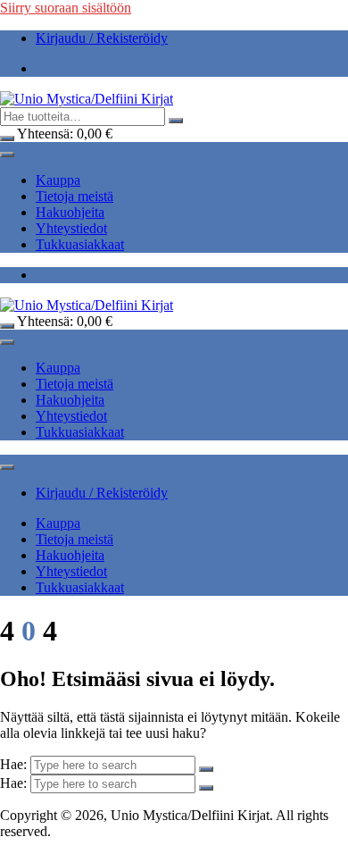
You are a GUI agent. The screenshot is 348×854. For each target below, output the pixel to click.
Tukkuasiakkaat (80, 244)
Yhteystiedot (71, 228)
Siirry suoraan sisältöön (65, 7)
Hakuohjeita (70, 212)
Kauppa (58, 180)
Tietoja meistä (74, 196)
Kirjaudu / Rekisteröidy (102, 38)
